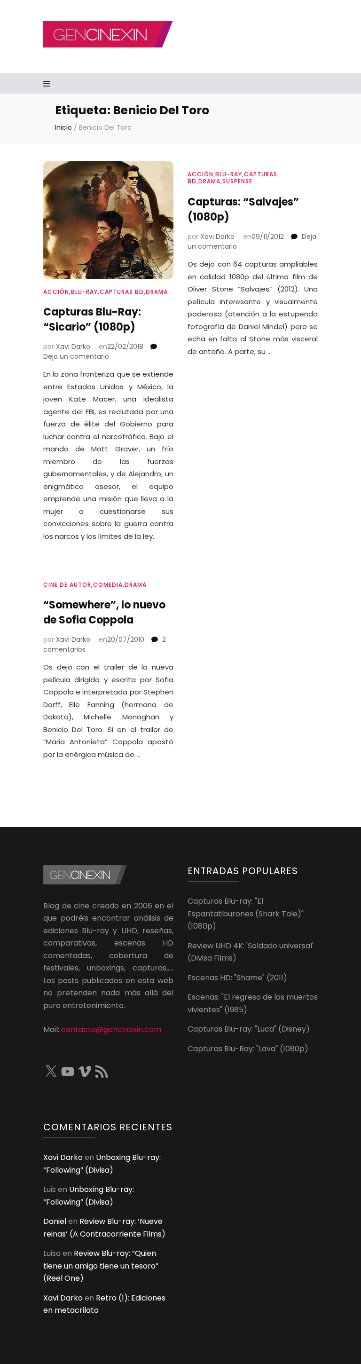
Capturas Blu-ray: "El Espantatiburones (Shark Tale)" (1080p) (246, 913)
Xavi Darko (73, 346)
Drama (157, 292)
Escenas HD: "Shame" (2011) (237, 977)
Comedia (108, 585)
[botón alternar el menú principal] (47, 84)
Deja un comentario (76, 356)
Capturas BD (122, 292)
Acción (56, 292)
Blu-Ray (84, 292)
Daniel (54, 1221)
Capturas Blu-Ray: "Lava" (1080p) (248, 1048)
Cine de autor (67, 585)
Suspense (237, 181)
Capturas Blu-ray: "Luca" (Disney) (249, 1029)
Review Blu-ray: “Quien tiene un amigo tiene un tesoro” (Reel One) (100, 1266)
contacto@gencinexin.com (111, 1029)
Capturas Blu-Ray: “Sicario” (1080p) (92, 319)
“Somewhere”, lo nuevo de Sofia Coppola (104, 612)
